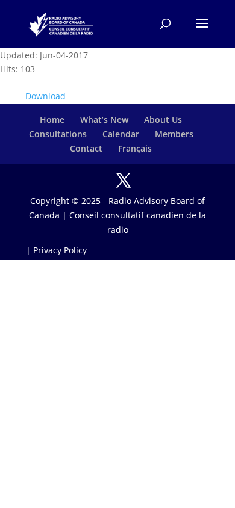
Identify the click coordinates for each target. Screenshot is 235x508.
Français (135, 148)
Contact (86, 148)
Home (52, 119)
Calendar (120, 134)
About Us (163, 119)
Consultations (58, 134)
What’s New (104, 119)
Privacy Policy (60, 250)
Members (174, 134)
